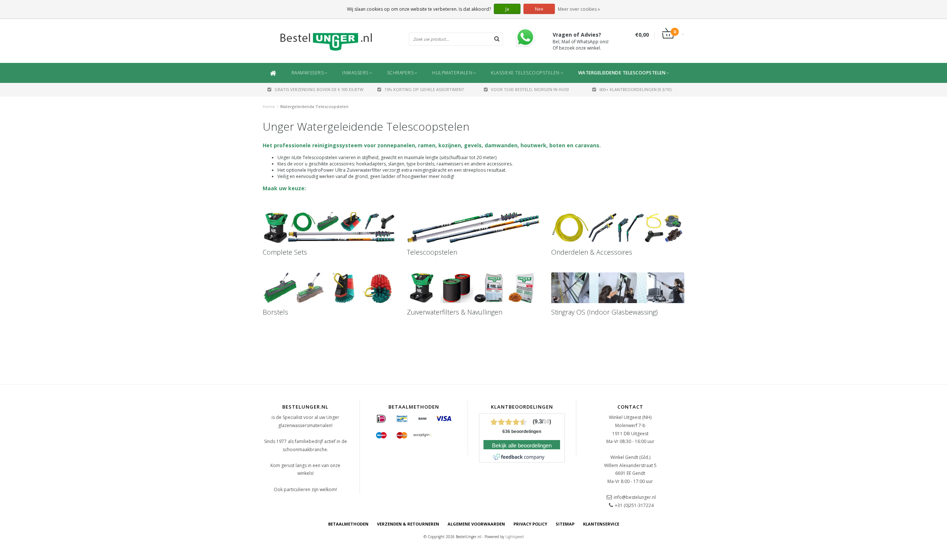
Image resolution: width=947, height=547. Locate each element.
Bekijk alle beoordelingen (522, 446)
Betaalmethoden (348, 524)
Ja (507, 9)
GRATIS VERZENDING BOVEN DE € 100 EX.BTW (318, 89)
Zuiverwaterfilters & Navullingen (454, 312)
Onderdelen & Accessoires (591, 252)
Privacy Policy (530, 524)
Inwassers (355, 73)
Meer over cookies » (579, 9)
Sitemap (565, 524)
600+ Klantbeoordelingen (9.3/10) (635, 89)
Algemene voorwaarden (476, 524)
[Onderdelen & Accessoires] (617, 227)
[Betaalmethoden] (381, 418)
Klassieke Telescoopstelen (525, 73)
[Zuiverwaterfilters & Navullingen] (473, 287)
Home (269, 106)
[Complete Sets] (329, 227)
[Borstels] (329, 287)
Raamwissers (307, 73)
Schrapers (400, 73)
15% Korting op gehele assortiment (424, 89)
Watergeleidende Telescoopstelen (622, 73)
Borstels (275, 312)
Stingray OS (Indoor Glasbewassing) (604, 312)
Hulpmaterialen (452, 73)
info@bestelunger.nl (635, 497)
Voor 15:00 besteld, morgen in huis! (530, 89)
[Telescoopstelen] (473, 227)
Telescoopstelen (432, 252)
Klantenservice (601, 524)
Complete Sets (285, 252)
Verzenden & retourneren (408, 524)
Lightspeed (514, 536)
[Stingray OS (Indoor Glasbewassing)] (617, 287)
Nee (539, 9)
